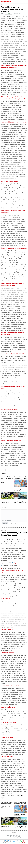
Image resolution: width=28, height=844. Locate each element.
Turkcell (13, 470)
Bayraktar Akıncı (11, 795)
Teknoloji (8, 470)
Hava (18, 795)
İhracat (22, 795)
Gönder (5, 523)
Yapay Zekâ (4, 473)
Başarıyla (3, 795)
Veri (18, 470)
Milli (2, 798)
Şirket (3, 470)
